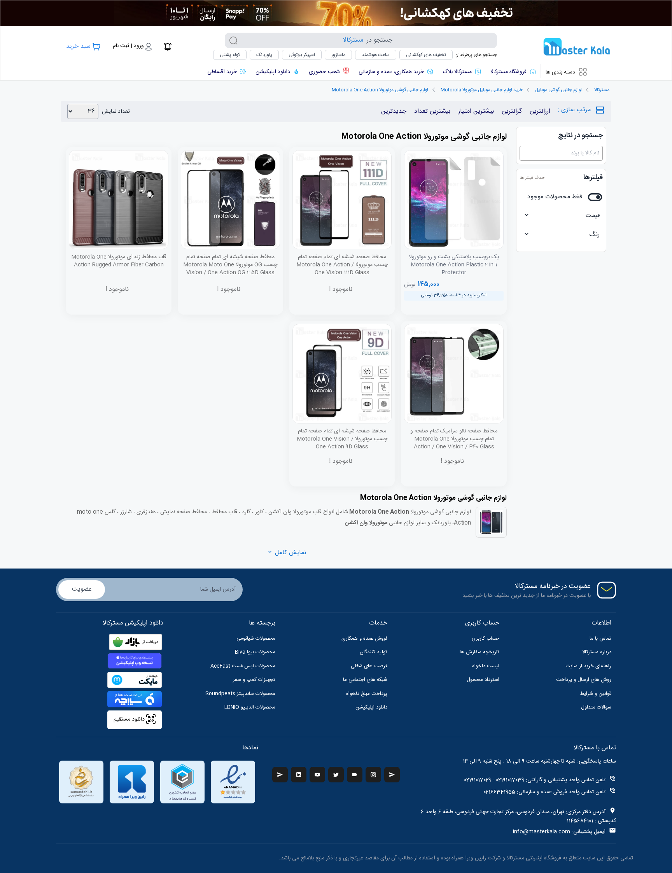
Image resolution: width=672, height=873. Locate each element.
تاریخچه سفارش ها (479, 652)
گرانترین (512, 111)
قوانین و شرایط (595, 693)
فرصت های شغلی (369, 666)
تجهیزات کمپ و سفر (254, 679)
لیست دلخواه (485, 666)
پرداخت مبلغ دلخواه (366, 693)
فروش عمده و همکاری (364, 638)
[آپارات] (354, 774)
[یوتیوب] (317, 774)
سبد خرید (78, 46)
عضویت (82, 589)
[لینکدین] (298, 774)
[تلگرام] (280, 774)
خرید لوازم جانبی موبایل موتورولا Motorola (482, 90)
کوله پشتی (230, 55)
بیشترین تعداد (432, 111)
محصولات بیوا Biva (255, 652)
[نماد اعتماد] (233, 782)
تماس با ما (600, 638)
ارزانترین (540, 111)
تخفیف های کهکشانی (426, 55)
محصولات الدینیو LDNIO (249, 707)
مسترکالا (601, 90)
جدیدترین (393, 111)
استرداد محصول (483, 679)
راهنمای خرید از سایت (588, 666)
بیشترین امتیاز (476, 111)
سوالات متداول (596, 707)
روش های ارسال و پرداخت (583, 679)
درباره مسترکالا (596, 652)
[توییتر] (336, 774)
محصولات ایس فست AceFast (242, 666)
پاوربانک (264, 55)
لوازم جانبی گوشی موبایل (558, 90)
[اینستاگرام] (373, 774)
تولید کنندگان (373, 652)
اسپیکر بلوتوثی (302, 55)
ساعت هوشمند (376, 55)
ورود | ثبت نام (128, 46)
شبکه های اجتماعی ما (365, 679)
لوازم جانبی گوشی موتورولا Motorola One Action (380, 90)
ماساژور (338, 55)
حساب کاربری (485, 638)
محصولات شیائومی (255, 638)
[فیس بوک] (392, 774)
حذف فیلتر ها (532, 178)
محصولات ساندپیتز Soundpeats (240, 693)
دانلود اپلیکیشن (371, 707)
